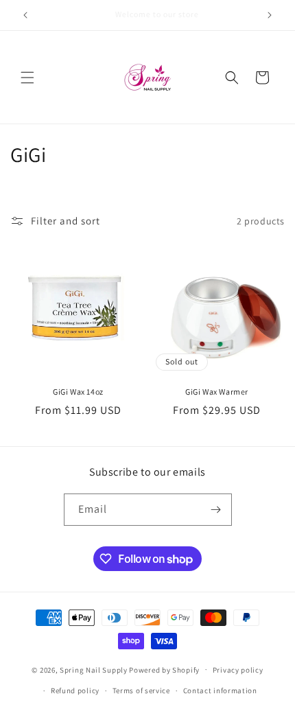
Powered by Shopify (164, 669)
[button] (27, 77)
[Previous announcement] (25, 15)
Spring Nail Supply (94, 669)
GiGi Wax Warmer (216, 391)
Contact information (220, 690)
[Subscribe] (216, 509)
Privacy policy (238, 670)
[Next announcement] (270, 15)
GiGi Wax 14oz (78, 391)
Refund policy (75, 690)
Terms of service (141, 690)
